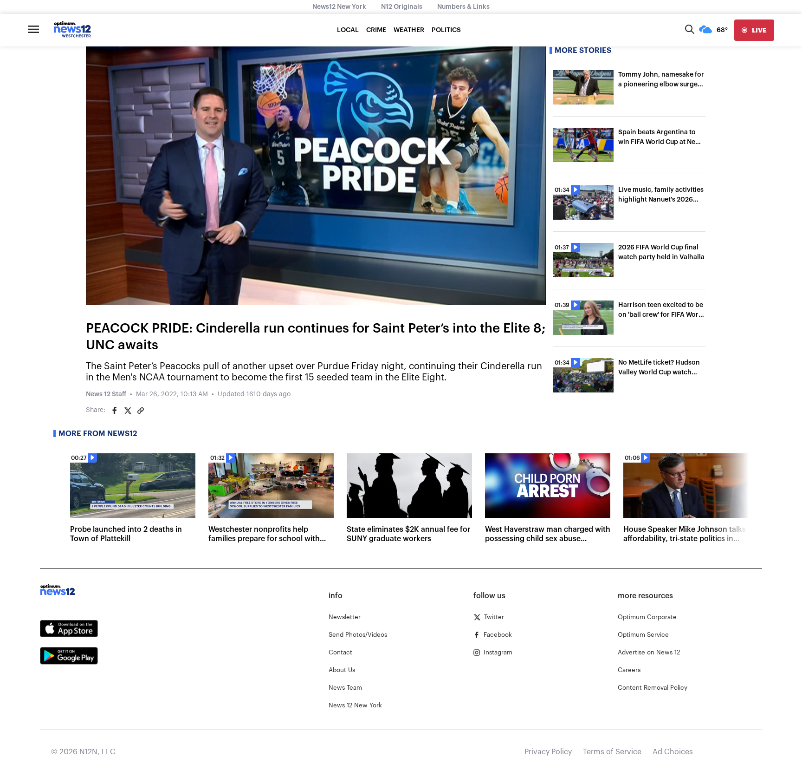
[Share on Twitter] (127, 410)
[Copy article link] (140, 410)
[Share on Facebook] (114, 410)
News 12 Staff (106, 394)
